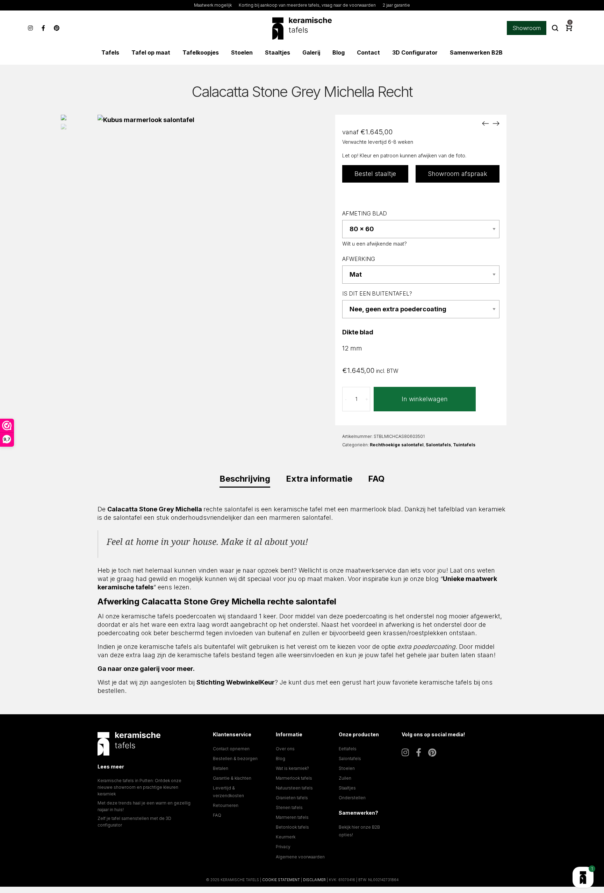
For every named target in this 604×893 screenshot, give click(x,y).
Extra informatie (319, 479)
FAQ (376, 479)
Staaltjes (347, 788)
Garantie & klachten (232, 778)
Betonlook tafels (292, 827)
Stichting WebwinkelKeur (235, 682)
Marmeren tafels (292, 817)
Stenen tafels (289, 807)
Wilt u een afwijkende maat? (374, 244)
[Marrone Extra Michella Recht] (495, 123)
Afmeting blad (364, 213)
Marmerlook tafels (294, 778)
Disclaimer (314, 880)
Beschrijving (245, 479)
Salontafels (438, 444)
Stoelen (347, 768)
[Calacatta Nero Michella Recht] (485, 123)
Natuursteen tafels (294, 788)
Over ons (285, 748)
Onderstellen (352, 797)
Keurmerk (285, 836)
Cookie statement (281, 880)
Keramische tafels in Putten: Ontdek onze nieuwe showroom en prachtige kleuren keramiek (139, 787)
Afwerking (358, 259)
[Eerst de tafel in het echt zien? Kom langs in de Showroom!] (583, 877)
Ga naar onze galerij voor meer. (146, 668)
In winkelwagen (425, 399)
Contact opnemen (231, 748)
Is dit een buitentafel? (377, 293)
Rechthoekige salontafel (397, 444)
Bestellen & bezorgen (235, 758)
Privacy (283, 846)
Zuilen (345, 778)
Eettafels (348, 748)
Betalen (220, 768)
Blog (280, 758)
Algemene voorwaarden (300, 856)
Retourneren (225, 805)
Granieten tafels (292, 797)
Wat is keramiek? (292, 768)
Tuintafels (464, 444)
